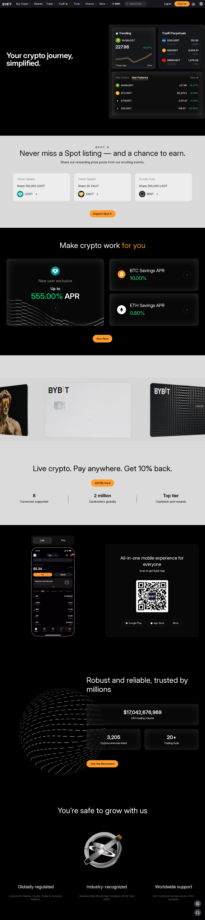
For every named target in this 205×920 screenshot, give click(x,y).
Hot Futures (140, 77)
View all (194, 78)
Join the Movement (102, 763)
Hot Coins (122, 77)
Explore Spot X (102, 213)
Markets (38, 3)
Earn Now (102, 338)
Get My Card (102, 483)
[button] (197, 903)
